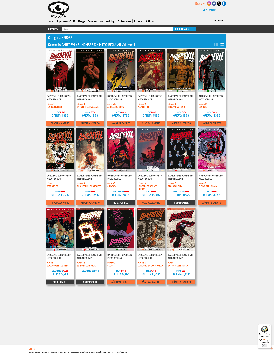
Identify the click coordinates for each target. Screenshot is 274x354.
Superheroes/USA (65, 21)
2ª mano (138, 21)
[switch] (264, 345)
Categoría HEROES (60, 37)
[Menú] (269, 326)
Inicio (50, 21)
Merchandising (107, 21)
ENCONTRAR (181, 29)
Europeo (92, 21)
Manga (81, 21)
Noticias (149, 21)
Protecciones (124, 21)
